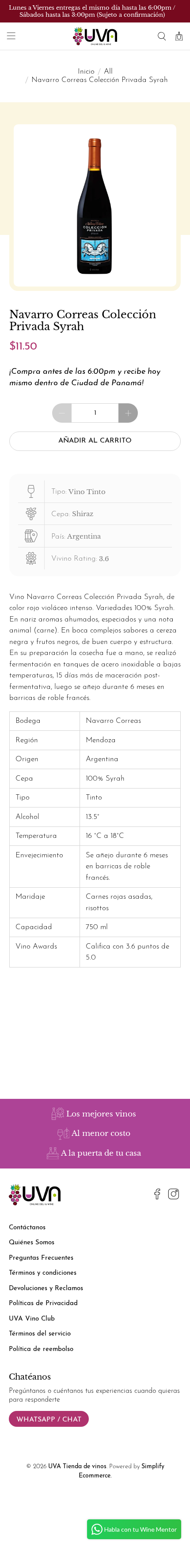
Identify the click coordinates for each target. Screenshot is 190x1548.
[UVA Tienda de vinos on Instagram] (173, 1195)
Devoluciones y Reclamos (46, 1288)
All (108, 71)
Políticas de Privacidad (43, 1303)
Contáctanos (27, 1227)
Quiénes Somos (31, 1242)
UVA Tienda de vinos (77, 1466)
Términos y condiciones (42, 1273)
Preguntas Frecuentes (41, 1258)
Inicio (86, 71)
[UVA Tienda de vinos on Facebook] (157, 1195)
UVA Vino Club (32, 1319)
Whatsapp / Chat (48, 1419)
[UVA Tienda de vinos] (95, 36)
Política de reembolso (41, 1349)
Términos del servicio (40, 1334)
